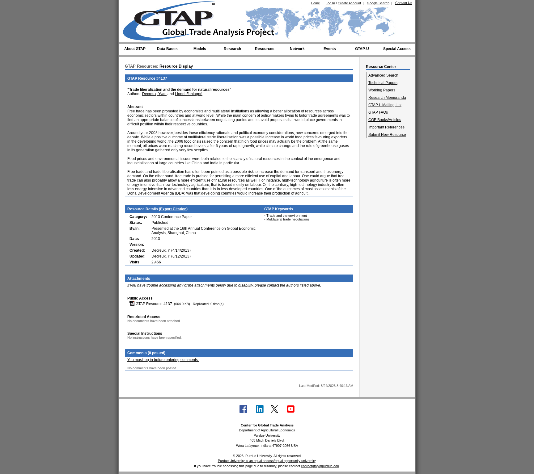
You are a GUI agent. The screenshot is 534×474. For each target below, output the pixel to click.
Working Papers (381, 90)
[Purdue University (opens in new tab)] (132, 5)
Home (315, 3)
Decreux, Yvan (154, 94)
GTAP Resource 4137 (153, 304)
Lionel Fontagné (188, 94)
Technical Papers (382, 83)
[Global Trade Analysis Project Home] (172, 19)
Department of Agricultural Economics (267, 430)
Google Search (378, 3)
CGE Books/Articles (384, 120)
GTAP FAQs (378, 112)
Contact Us (403, 3)
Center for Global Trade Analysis (267, 425)
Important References (386, 127)
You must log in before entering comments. (163, 360)
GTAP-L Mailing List (384, 105)
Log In (330, 3)
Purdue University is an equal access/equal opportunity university (267, 461)
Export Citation (173, 209)
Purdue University (267, 435)
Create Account (349, 3)
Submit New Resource (387, 134)
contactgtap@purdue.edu (320, 466)
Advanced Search (383, 75)
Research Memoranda (387, 97)
